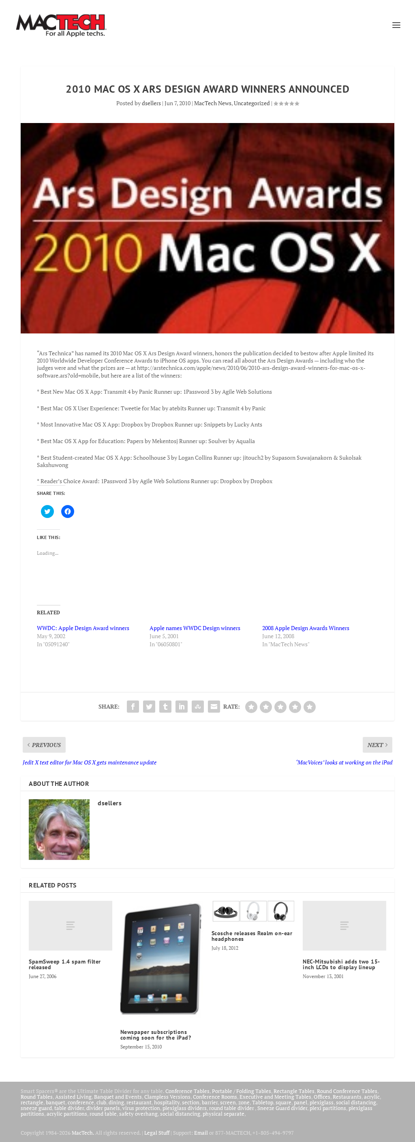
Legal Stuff (156, 1132)
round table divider (232, 1108)
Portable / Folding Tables (241, 1091)
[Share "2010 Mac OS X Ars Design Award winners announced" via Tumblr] (165, 706)
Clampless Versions (167, 1096)
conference (81, 1102)
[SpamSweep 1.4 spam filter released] (70, 926)
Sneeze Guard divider (282, 1108)
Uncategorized (252, 103)
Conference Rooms (215, 1096)
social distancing (356, 1102)
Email (201, 1132)
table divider (69, 1108)
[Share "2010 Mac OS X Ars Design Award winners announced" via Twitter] (149, 706)
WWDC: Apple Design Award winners (83, 628)
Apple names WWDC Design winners (195, 628)
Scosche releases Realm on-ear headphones (252, 936)
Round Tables (37, 1096)
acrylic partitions (67, 1113)
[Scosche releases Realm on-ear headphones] (253, 911)
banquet (55, 1102)
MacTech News (212, 103)
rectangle (32, 1102)
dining (116, 1102)
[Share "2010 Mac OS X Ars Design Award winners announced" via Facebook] (133, 706)
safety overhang (138, 1113)
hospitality (167, 1102)
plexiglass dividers (185, 1108)
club (101, 1102)
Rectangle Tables (294, 1091)
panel (300, 1102)
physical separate (223, 1113)
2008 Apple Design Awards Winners (305, 628)
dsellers (151, 103)
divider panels (103, 1108)
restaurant (139, 1102)
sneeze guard (36, 1108)
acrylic (372, 1096)
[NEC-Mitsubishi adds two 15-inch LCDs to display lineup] (344, 926)
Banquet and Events (118, 1096)
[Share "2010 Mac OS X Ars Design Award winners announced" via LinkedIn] (181, 706)
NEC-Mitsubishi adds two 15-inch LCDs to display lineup (341, 964)
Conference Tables (187, 1091)
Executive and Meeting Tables (275, 1096)
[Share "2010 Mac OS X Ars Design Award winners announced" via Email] (214, 706)
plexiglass (322, 1102)
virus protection (141, 1108)
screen (228, 1102)
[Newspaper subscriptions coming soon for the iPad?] (161, 961)
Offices (322, 1096)
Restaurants (347, 1096)
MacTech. (83, 1132)
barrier (210, 1102)
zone (244, 1102)
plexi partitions (328, 1108)
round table (103, 1113)
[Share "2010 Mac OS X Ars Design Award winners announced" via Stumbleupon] (198, 706)
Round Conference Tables (347, 1091)
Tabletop (262, 1102)
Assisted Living (73, 1096)
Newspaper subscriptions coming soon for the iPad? (155, 1034)
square (283, 1102)
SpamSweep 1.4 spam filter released (65, 964)
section (190, 1102)
